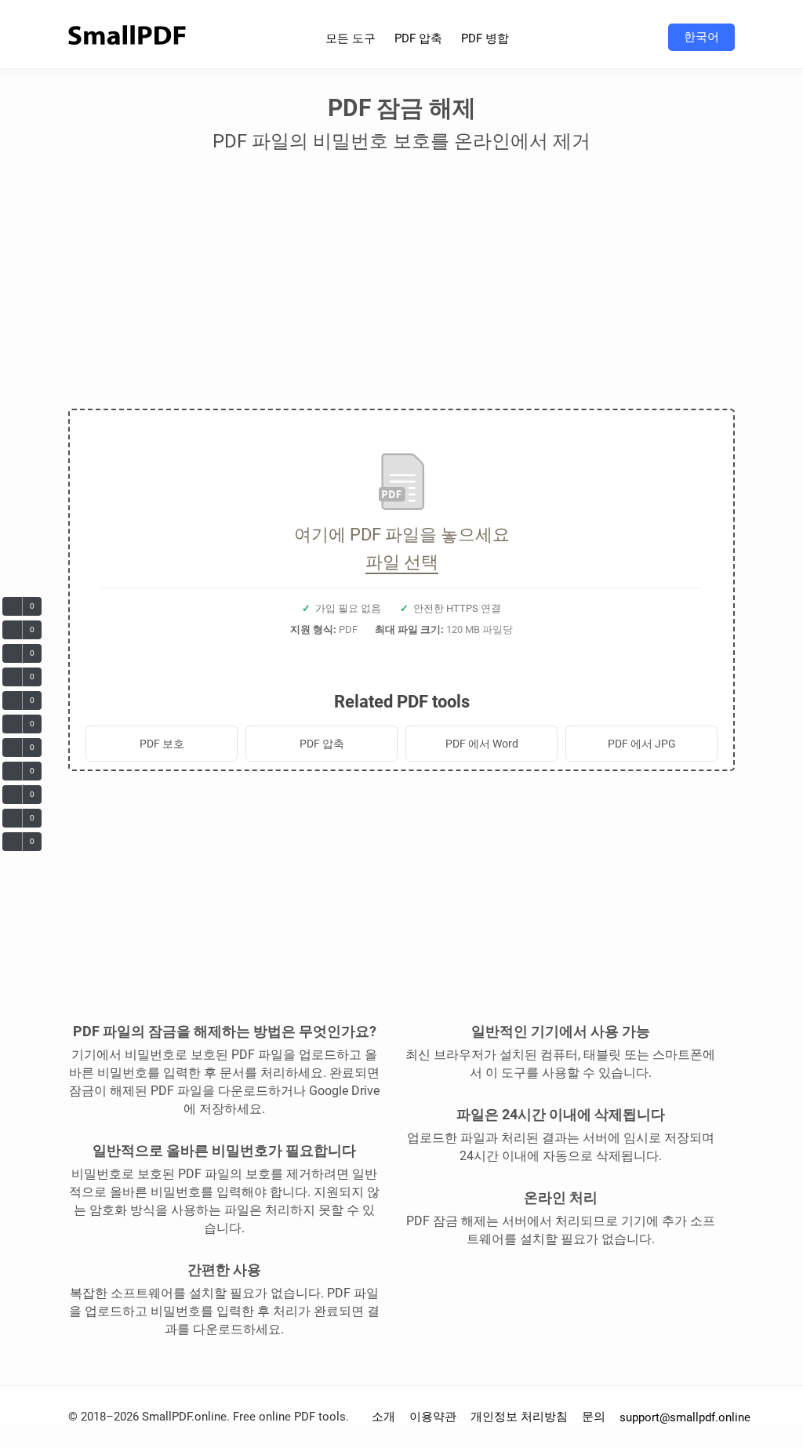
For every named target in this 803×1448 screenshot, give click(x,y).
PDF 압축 (418, 38)
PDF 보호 (162, 743)
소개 (383, 1417)
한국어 (701, 37)
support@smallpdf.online (685, 1417)
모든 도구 (350, 38)
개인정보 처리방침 (519, 1417)
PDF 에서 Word (481, 743)
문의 (593, 1417)
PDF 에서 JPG (642, 743)
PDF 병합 (485, 38)
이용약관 (432, 1417)
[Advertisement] (401, 287)
